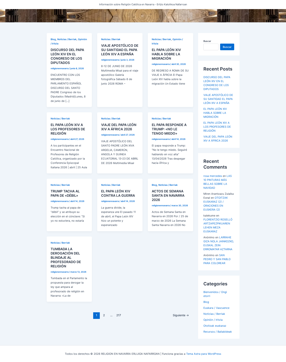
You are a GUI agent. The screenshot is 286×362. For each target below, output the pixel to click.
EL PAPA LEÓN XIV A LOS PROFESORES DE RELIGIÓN (68, 129)
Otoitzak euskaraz (214, 325)
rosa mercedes (212, 176)
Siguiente (181, 315)
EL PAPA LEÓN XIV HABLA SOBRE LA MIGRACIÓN (166, 54)
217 (118, 315)
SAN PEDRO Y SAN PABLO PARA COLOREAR (217, 259)
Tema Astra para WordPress (203, 353)
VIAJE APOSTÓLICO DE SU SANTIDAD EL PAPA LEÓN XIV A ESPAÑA (119, 50)
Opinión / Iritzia (213, 319)
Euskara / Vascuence (216, 307)
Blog (53, 39)
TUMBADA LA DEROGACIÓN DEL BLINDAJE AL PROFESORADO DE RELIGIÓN (66, 257)
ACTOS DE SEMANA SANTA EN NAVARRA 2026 (168, 195)
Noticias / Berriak (66, 39)
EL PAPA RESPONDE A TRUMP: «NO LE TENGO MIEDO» (169, 129)
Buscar (207, 41)
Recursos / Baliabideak (217, 331)
